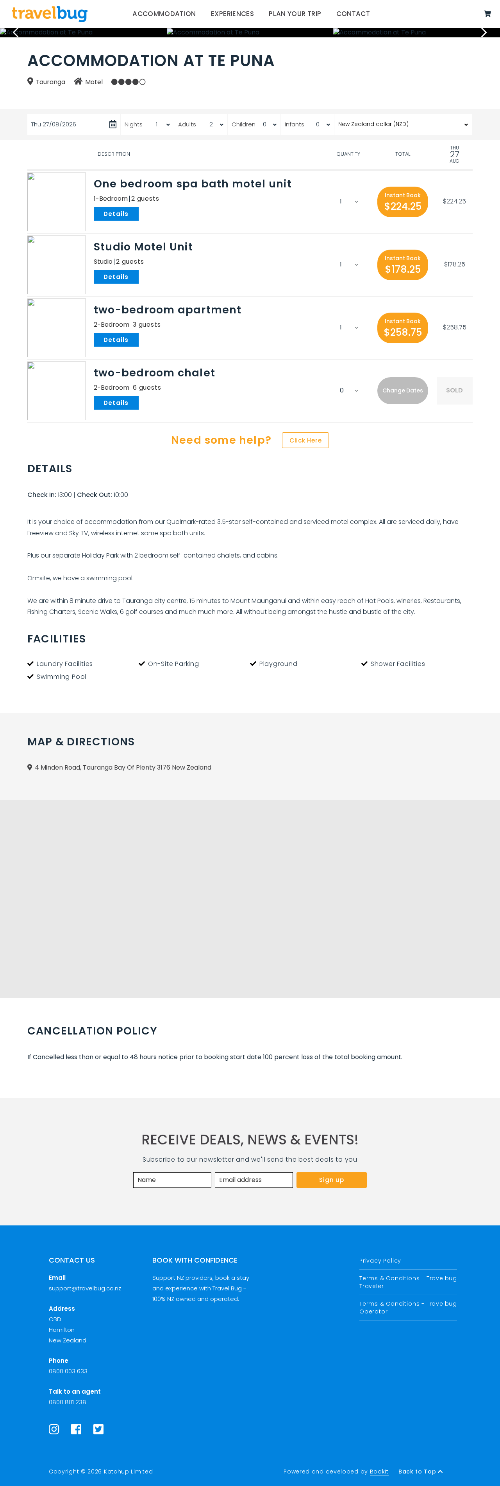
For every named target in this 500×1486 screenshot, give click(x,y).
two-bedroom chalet (154, 372)
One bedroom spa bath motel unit (193, 183)
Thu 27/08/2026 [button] (53, 124)
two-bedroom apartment (168, 309)
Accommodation (164, 13)
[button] (402, 202)
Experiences (232, 13)
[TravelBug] (50, 14)
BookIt (379, 1471)
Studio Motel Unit (143, 246)
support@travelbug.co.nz (85, 1288)
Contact (353, 13)
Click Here (305, 440)
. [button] (140, 213)
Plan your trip (295, 13)
